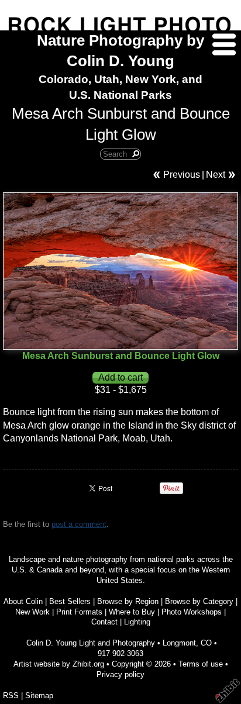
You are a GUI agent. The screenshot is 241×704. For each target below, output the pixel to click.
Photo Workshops (191, 612)
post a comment (78, 524)
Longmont (179, 643)
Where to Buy (132, 612)
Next (215, 175)
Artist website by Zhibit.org (58, 664)
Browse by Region (128, 601)
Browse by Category (199, 601)
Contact (104, 621)
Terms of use (200, 664)
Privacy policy (120, 674)
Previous (181, 175)
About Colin (23, 601)
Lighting (137, 621)
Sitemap (39, 695)
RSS (11, 695)
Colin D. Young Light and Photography (90, 643)
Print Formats (79, 612)
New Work (32, 612)
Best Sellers (70, 601)
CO (206, 643)
